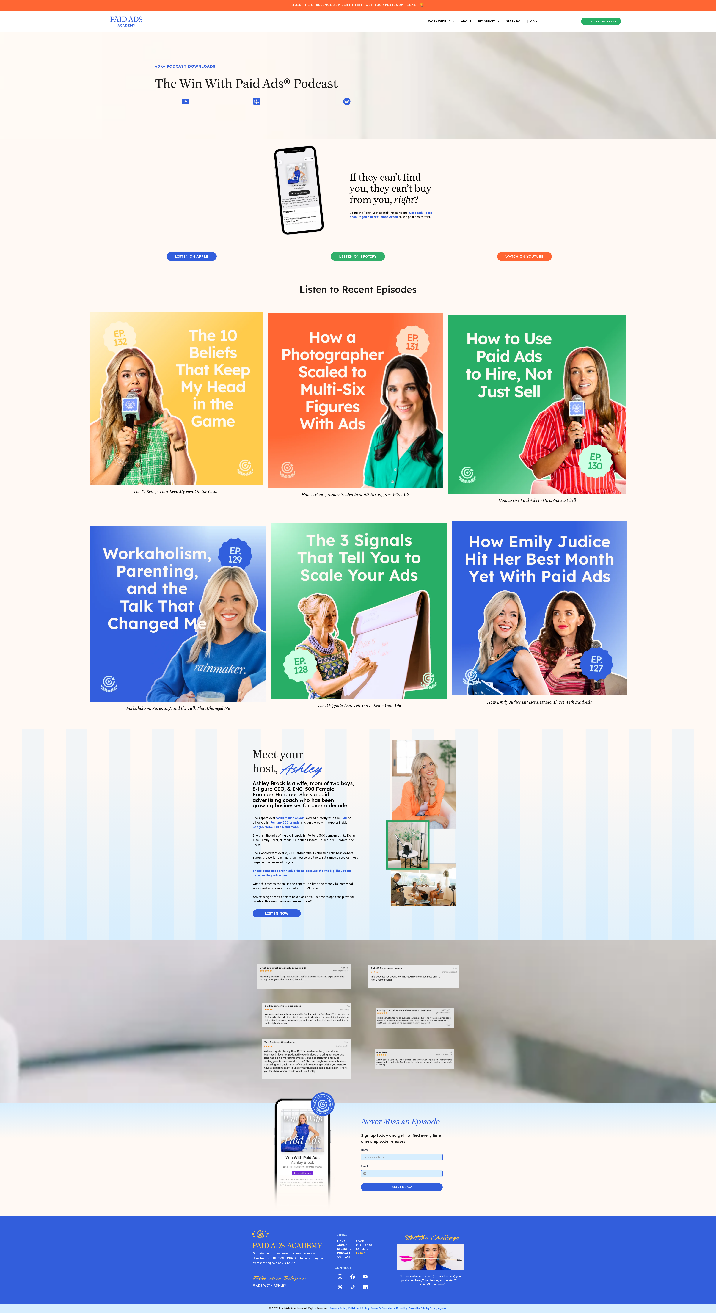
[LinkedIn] (365, 1287)
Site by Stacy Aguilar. (434, 1308)
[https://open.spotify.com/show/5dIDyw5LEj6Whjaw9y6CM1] (347, 101)
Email (364, 1166)
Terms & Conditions (382, 1308)
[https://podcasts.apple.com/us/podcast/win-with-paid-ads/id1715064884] (256, 101)
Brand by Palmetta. (408, 1308)
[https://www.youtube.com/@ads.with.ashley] (185, 101)
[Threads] (339, 1287)
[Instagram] (339, 1276)
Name (365, 1150)
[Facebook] (352, 1276)
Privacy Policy (338, 1308)
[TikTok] (352, 1287)
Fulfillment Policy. (359, 1308)
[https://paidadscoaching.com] (126, 21)
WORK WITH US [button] (439, 21)
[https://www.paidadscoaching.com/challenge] (430, 1257)
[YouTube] (365, 1276)
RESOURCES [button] (487, 21)
